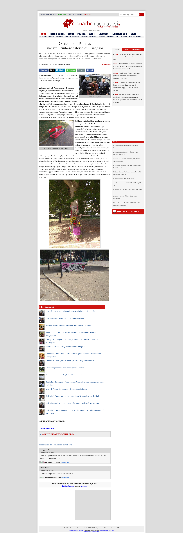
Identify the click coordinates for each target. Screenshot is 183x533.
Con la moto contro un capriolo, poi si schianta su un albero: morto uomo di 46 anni (127, 56)
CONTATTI (53, 15)
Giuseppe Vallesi (45, 450)
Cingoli (138, 36)
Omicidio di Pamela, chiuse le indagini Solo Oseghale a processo (70, 361)
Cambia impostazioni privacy (91, 531)
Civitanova (59, 36)
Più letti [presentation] (117, 50)
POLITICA (81, 34)
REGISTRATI (77, 15)
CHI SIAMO (45, 15)
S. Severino (101, 36)
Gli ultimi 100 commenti (128, 211)
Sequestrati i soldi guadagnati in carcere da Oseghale (65, 347)
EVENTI (92, 34)
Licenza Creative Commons (107, 530)
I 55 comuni (43, 36)
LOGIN (70, 15)
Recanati (68, 36)
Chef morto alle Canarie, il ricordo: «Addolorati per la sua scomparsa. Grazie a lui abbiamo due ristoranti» (127, 66)
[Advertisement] (92, 505)
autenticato (65, 462)
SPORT (71, 34)
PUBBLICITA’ (62, 15)
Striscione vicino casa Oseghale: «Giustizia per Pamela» (67, 375)
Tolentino (84, 36)
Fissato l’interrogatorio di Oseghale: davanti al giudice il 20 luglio (70, 311)
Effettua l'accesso (68, 486)
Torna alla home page (46, 428)
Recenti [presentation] (126, 49)
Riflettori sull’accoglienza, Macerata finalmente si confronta (68, 325)
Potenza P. (92, 36)
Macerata (51, 36)
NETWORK (87, 15)
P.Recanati (75, 36)
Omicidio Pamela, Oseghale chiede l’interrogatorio (65, 318)
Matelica (132, 36)
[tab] (117, 49)
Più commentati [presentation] (136, 49)
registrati (83, 486)
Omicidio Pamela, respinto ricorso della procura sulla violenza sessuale (72, 403)
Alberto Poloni (44, 468)
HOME (43, 34)
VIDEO (133, 34)
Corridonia (110, 36)
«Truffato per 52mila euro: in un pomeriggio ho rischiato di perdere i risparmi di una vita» (126, 75)
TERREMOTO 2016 (119, 34)
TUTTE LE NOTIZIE (57, 34)
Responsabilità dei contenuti (76, 530)
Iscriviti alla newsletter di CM (57, 434)
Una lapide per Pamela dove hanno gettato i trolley (65, 368)
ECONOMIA (103, 34)
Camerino (124, 36)
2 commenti (106, 64)
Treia (117, 36)
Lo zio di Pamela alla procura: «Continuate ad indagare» (67, 389)
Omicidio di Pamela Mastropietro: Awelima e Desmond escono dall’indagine (74, 396)
